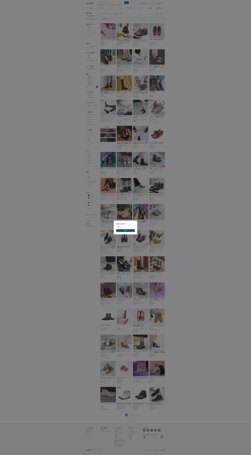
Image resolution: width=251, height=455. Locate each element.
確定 (125, 230)
